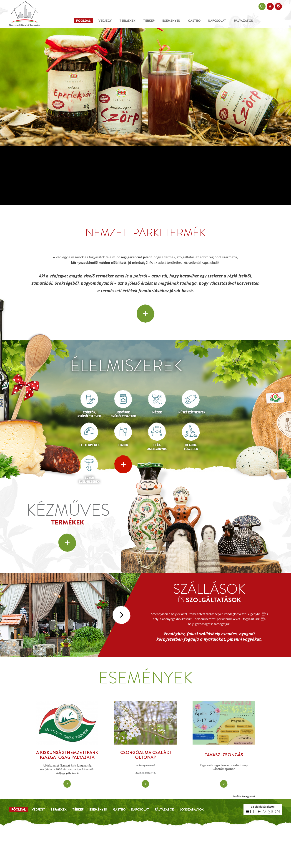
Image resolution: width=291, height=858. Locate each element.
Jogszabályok (192, 809)
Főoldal (83, 20)
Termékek (127, 20)
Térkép (149, 20)
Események (171, 20)
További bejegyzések (244, 796)
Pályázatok (243, 20)
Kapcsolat (217, 20)
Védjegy (105, 20)
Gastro (194, 20)
